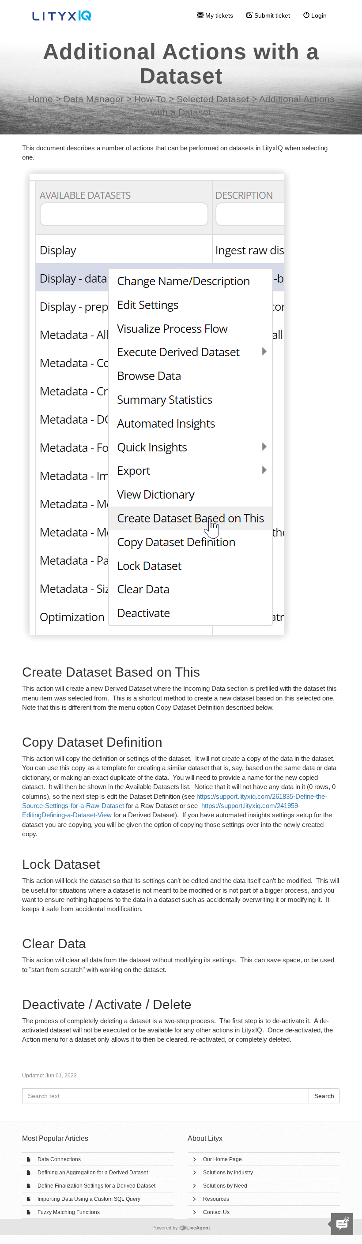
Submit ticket (271, 15)
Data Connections (59, 1159)
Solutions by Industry (228, 1173)
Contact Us (216, 1212)
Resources (216, 1199)
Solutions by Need (225, 1186)
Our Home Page (222, 1159)
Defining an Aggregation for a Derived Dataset (93, 1173)
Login (318, 15)
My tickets (218, 15)
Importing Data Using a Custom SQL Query (89, 1199)
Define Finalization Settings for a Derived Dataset (96, 1186)
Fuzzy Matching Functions (69, 1212)
